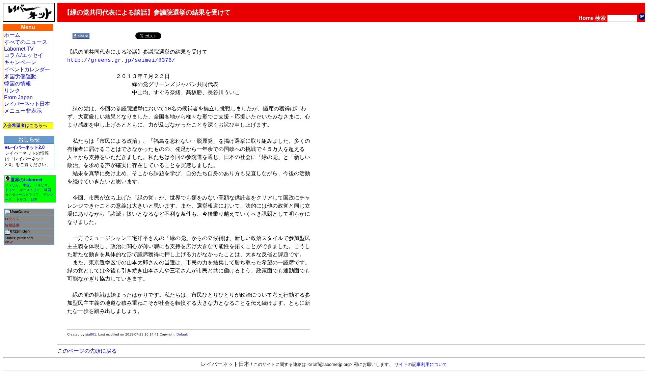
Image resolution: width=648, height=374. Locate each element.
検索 (600, 18)
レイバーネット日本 (27, 104)
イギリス (41, 185)
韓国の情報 (17, 83)
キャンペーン (20, 62)
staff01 (90, 334)
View (8, 242)
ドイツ (10, 190)
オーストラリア (27, 194)
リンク (12, 91)
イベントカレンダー (27, 69)
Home (586, 18)
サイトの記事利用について (421, 364)
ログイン (12, 219)
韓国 (47, 190)
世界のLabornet (26, 179)
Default (182, 334)
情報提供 (12, 225)
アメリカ (12, 185)
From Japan (18, 97)
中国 (26, 185)
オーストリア (30, 190)
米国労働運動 (20, 76)
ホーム (12, 35)
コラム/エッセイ (23, 55)
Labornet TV (19, 49)
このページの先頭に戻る (87, 351)
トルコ (21, 199)
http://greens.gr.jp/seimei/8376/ (121, 60)
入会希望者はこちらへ (25, 125)
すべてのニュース (25, 42)
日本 (34, 199)
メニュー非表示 (23, 111)
